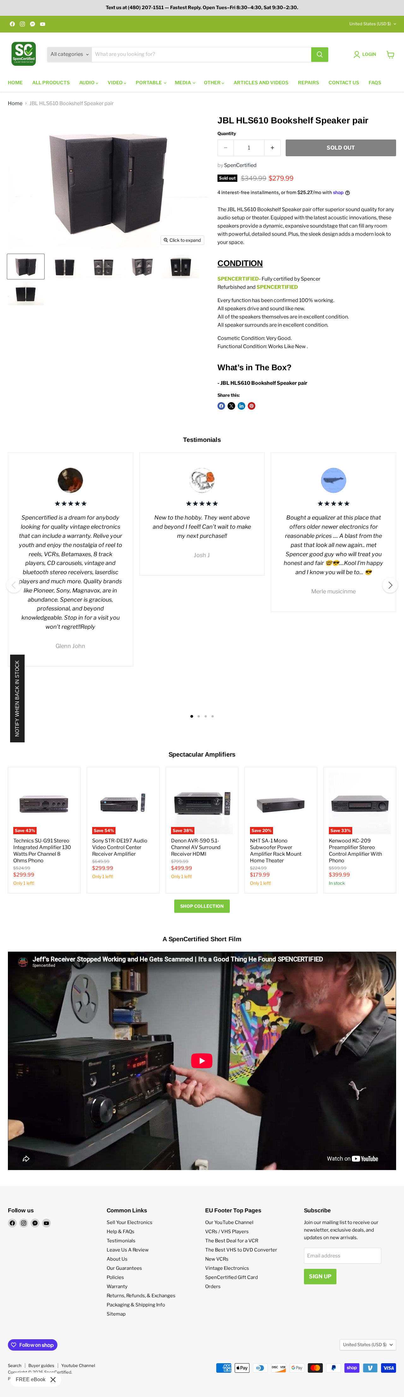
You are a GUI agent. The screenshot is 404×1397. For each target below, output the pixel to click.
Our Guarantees (124, 1268)
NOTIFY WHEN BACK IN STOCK (17, 698)
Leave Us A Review (128, 1250)
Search (14, 1365)
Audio (87, 83)
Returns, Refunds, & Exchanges (141, 1296)
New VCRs (217, 1259)
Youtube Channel (78, 1365)
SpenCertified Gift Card (231, 1277)
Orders (213, 1286)
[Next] (390, 585)
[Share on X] (231, 406)
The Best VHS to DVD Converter (241, 1250)
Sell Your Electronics (129, 1222)
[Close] (53, 1379)
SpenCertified (240, 165)
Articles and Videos (261, 83)
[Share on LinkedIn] (241, 406)
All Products (51, 83)
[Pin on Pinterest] (251, 406)
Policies (115, 1277)
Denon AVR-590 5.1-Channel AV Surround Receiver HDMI (196, 847)
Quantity (226, 133)
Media (183, 83)
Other (213, 83)
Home (15, 83)
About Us (117, 1259)
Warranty (117, 1286)
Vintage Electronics (227, 1268)
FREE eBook (30, 1379)
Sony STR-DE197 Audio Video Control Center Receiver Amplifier (119, 847)
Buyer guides (41, 1365)
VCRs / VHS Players (227, 1231)
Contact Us (344, 83)
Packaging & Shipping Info (136, 1305)
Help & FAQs (120, 1231)
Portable (149, 83)
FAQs (375, 83)
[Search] (319, 54)
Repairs (308, 83)
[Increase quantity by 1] (272, 148)
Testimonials (121, 1241)
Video (116, 83)
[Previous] (13, 585)
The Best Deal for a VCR (231, 1241)
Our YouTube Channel (229, 1222)
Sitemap (116, 1314)
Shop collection (202, 906)
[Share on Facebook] (221, 406)
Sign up (320, 1276)
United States (370, 23)
